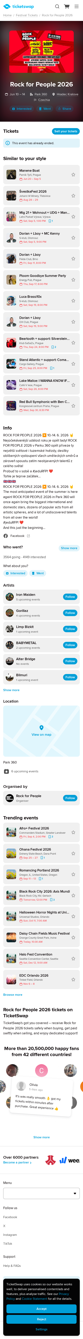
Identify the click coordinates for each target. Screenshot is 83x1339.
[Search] (57, 6)
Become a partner (16, 1162)
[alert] (41, 1307)
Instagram (10, 1235)
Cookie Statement (34, 1299)
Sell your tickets (65, 131)
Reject (41, 1319)
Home (7, 15)
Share (66, 109)
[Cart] (67, 6)
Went (47, 109)
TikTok (7, 1244)
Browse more (12, 995)
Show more (69, 548)
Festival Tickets (27, 15)
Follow (70, 597)
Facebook (17, 536)
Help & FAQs (12, 1266)
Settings (42, 1329)
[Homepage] (18, 6)
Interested (24, 109)
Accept (41, 1309)
